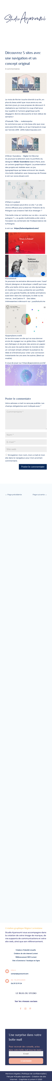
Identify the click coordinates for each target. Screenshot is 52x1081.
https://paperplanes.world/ (33, 363)
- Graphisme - (13, 707)
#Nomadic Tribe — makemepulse (18, 121)
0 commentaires (12, 69)
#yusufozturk (10, 278)
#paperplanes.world (13, 336)
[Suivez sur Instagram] (25, 1009)
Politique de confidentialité (34, 1074)
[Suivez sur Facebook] (20, 1009)
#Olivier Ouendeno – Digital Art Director (22, 156)
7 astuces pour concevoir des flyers (22, 705)
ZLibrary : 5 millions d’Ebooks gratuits (23, 902)
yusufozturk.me (38, 301)
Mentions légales (13, 1074)
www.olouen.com (21, 176)
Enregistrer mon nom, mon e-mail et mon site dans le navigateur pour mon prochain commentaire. (25, 458)
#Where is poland (12, 202)
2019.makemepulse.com (30, 130)
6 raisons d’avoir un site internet (21, 507)
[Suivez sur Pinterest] (30, 1009)
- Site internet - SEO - (16, 510)
